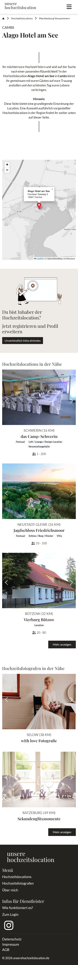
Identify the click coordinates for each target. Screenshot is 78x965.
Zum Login (10, 914)
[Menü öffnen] (69, 7)
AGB (5, 949)
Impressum (10, 944)
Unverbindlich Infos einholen (23, 340)
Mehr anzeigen (62, 644)
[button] (39, 206)
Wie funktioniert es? (17, 908)
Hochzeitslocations (22, 18)
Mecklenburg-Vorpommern (54, 18)
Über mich (10, 890)
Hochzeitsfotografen (18, 883)
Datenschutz (12, 939)
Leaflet (39, 258)
